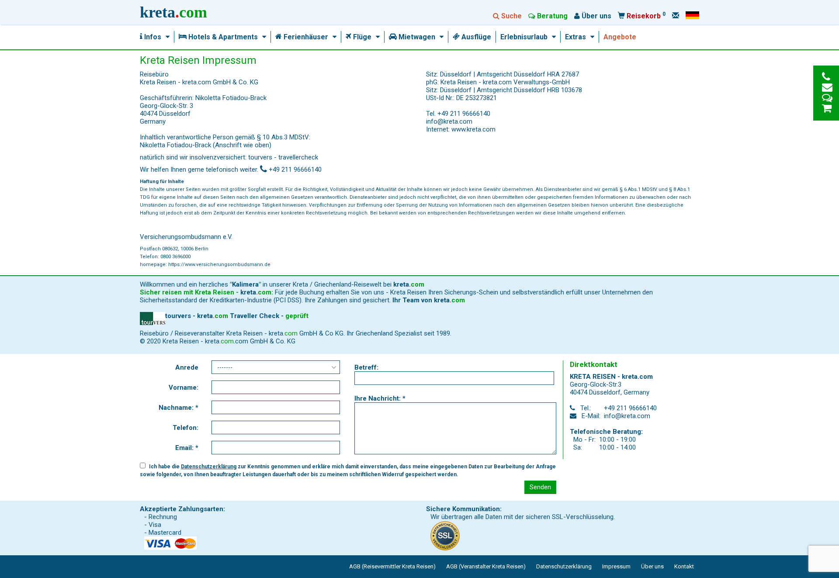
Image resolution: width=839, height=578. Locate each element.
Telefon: (185, 428)
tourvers (260, 157)
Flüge (361, 37)
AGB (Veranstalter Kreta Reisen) (486, 566)
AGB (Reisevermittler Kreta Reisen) (392, 566)
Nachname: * (178, 408)
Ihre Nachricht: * (380, 398)
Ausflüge (475, 37)
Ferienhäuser (305, 37)
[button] (165, 37)
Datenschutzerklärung (208, 467)
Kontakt (684, 566)
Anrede (186, 367)
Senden (540, 487)
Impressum (616, 566)
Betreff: (366, 367)
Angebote (619, 37)
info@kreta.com (449, 121)
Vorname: (183, 387)
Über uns (652, 566)
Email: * (186, 448)
